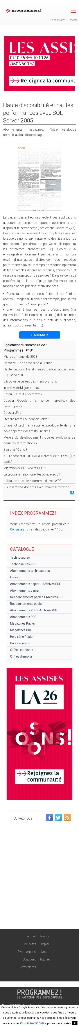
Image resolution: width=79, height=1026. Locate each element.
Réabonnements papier (26, 603)
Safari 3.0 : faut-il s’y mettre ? (23, 394)
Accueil (31, 936)
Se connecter (57, 20)
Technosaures (20, 557)
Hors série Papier (22, 636)
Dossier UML (12, 412)
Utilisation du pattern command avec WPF (32, 481)
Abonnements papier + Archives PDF (35, 584)
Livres (14, 577)
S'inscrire (72, 20)
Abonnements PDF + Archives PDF (33, 610)
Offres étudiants (21, 650)
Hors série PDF (20, 643)
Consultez (17, 529)
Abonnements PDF (23, 617)
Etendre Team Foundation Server (26, 419)
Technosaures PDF (23, 564)
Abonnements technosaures (30, 570)
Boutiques (29, 959)
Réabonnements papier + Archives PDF (37, 597)
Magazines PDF (21, 630)
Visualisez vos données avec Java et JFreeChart (36, 487)
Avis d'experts (27, 951)
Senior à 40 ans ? (15, 449)
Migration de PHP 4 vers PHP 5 (25, 468)
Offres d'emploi (21, 656)
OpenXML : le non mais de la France (28, 363)
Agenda (45, 936)
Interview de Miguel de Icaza (22, 388)
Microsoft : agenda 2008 (20, 356)
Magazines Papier (22, 623)
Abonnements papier (25, 590)
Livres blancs (27, 967)
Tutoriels (45, 959)
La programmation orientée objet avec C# (32, 474)
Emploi (44, 944)
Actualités (29, 944)
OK (75, 1023)
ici (21, 1023)
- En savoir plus (33, 1023)
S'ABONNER (39, 335)
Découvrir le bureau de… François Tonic (31, 381)
